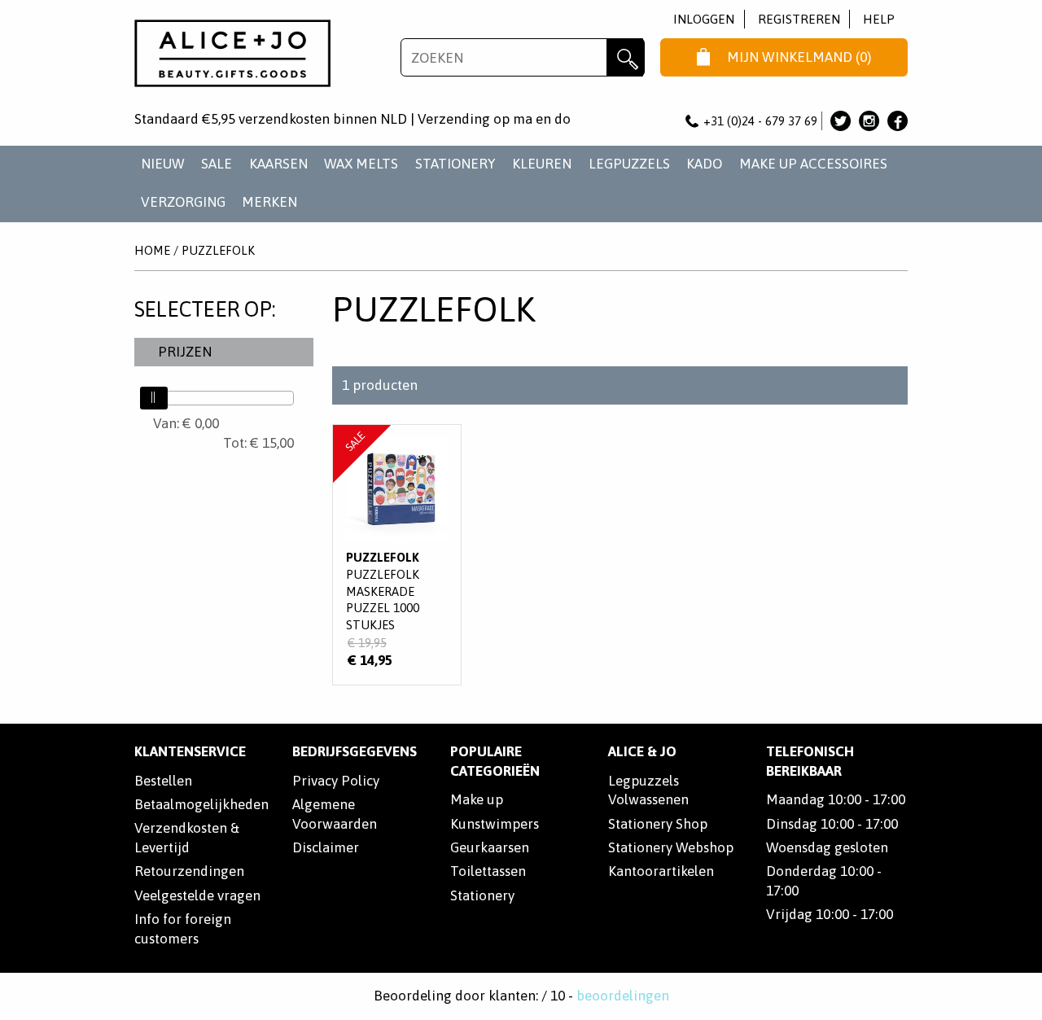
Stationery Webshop (670, 847)
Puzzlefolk (218, 250)
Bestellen (163, 781)
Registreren (799, 19)
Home (152, 250)
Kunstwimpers (494, 824)
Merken (269, 202)
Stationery (482, 895)
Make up (476, 799)
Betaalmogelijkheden (201, 804)
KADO (704, 163)
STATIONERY (455, 163)
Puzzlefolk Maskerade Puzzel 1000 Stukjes (397, 555)
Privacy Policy (335, 781)
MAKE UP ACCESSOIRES (813, 163)
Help (879, 19)
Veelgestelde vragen (197, 895)
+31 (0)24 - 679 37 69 (760, 121)
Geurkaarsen (489, 847)
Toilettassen (488, 871)
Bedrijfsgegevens (354, 751)
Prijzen (185, 352)
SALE (216, 163)
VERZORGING (183, 202)
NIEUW (163, 163)
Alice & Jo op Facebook (897, 121)
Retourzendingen (189, 871)
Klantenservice (190, 751)
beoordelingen (622, 995)
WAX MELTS (361, 163)
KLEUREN (541, 163)
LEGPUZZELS (629, 163)
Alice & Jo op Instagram (869, 121)
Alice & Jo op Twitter (840, 121)
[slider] (154, 398)
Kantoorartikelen (661, 871)
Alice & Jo (642, 751)
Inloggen (703, 19)
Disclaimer (325, 847)
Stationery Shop (657, 824)
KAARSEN (278, 163)
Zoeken (625, 57)
